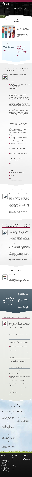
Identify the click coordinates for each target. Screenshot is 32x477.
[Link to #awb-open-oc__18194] (29, 3)
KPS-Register (13, 446)
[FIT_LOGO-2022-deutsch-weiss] (6, 2)
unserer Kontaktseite (20, 425)
